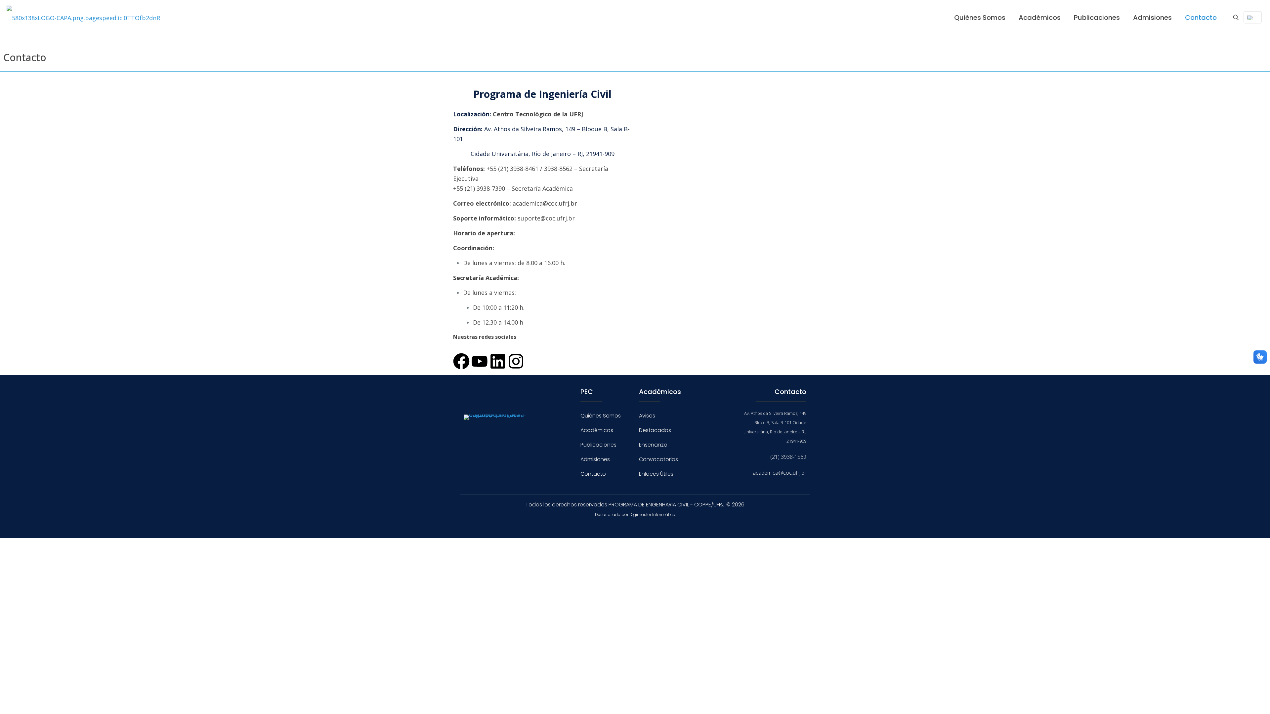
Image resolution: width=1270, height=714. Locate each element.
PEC (586, 391)
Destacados (655, 430)
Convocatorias (658, 459)
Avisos (647, 415)
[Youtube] (479, 361)
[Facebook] (461, 361)
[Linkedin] (497, 361)
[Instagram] (516, 361)
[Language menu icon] (1253, 17)
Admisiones (595, 459)
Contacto (593, 474)
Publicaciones (598, 445)
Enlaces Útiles (656, 474)
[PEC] (83, 17)
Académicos (596, 430)
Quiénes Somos (600, 415)
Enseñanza (653, 445)
